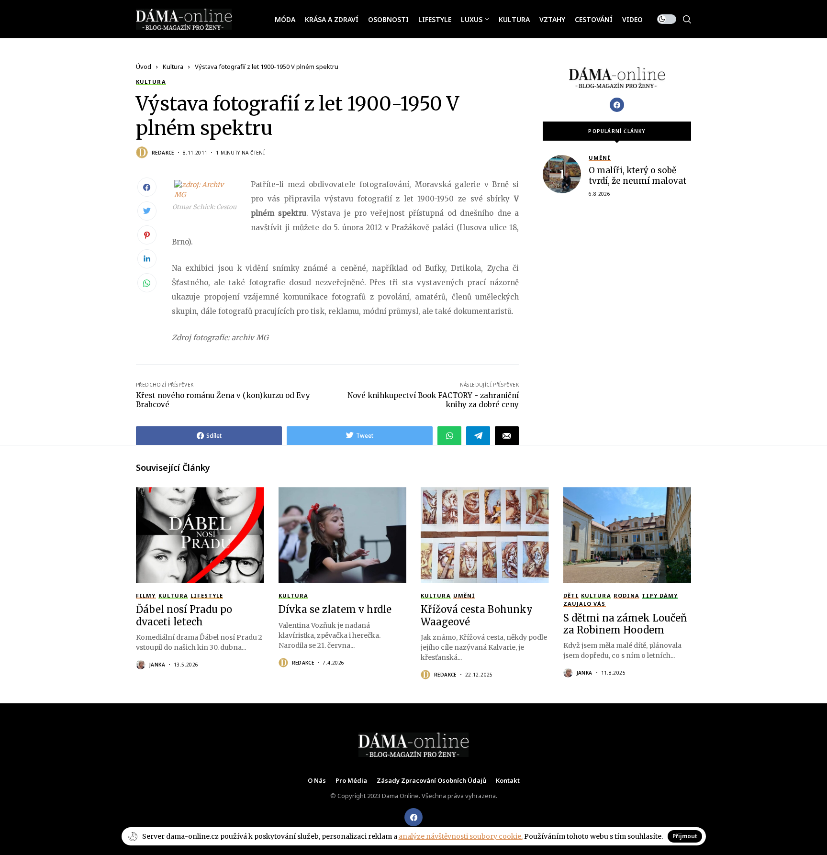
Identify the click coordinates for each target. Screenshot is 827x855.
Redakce (163, 152)
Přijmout (684, 836)
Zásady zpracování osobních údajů (431, 781)
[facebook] (413, 817)
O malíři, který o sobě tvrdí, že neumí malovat (637, 175)
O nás (317, 781)
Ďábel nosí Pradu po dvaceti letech (184, 615)
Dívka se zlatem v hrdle (335, 609)
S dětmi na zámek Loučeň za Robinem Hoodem (625, 624)
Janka (157, 664)
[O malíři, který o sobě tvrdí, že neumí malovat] (562, 174)
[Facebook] (617, 105)
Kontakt (508, 781)
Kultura (173, 66)
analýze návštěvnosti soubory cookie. (461, 836)
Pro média (351, 781)
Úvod (143, 66)
